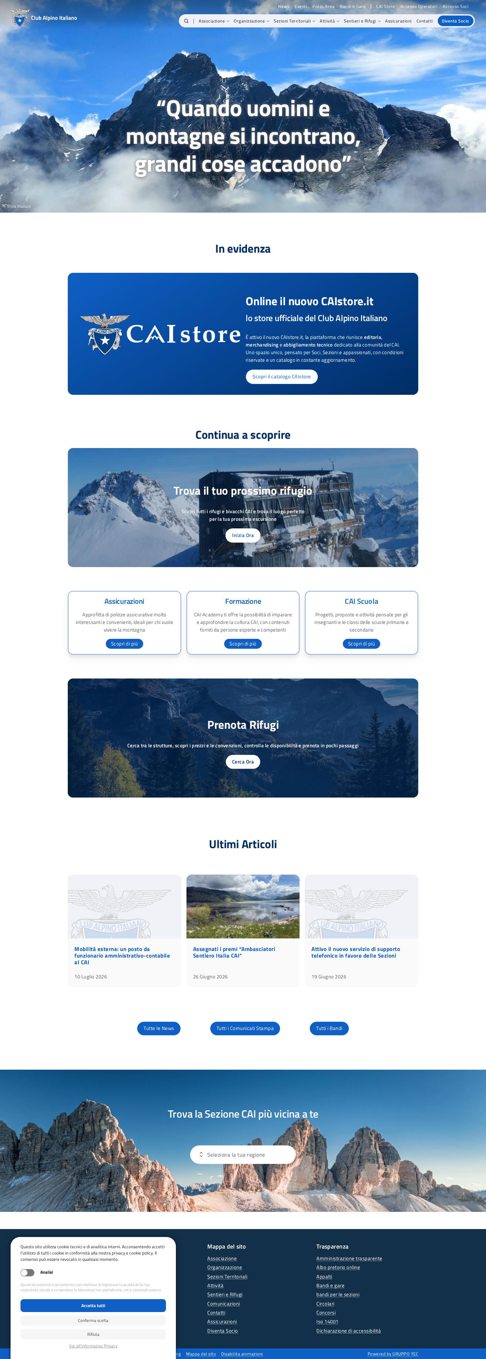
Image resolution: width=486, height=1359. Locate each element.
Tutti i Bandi (329, 1028)
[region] (243, 106)
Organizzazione (224, 1267)
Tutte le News (158, 1028)
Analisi (46, 1272)
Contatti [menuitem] (425, 21)
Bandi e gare (330, 1285)
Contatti (216, 1312)
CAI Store (385, 6)
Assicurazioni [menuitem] (398, 21)
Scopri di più (124, 643)
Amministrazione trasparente (349, 1258)
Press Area (323, 6)
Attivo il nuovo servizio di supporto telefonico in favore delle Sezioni (355, 952)
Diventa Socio (222, 1331)
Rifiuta (93, 1334)
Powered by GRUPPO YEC (393, 1353)
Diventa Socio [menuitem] (455, 21)
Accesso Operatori (419, 6)
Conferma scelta (93, 1320)
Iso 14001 (327, 1321)
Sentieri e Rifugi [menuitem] (360, 21)
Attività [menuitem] (327, 21)
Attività (215, 1285)
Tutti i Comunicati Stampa (245, 1028)
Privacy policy (93, 1346)
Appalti (324, 1276)
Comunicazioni (223, 1303)
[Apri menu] (231, 1154)
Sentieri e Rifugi (225, 1294)
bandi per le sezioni (337, 1294)
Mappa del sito (201, 1353)
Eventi (301, 6)
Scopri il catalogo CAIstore (282, 376)
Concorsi (326, 1312)
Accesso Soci (455, 6)
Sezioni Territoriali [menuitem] (292, 21)
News (283, 6)
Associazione (222, 1258)
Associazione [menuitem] (212, 21)
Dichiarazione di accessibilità (348, 1331)
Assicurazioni (222, 1321)
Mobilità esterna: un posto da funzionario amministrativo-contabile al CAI (122, 956)
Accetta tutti (93, 1305)
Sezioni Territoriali (227, 1276)
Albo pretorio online (338, 1267)
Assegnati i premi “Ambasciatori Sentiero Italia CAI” (234, 952)
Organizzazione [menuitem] (249, 21)
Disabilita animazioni (242, 1353)
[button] (186, 21)
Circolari (325, 1303)
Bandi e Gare (353, 6)
